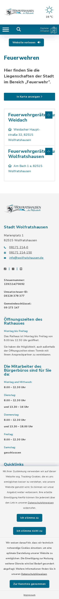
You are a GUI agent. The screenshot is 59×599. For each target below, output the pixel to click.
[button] (29, 115)
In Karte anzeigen (28, 96)
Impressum (30, 595)
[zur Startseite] (19, 12)
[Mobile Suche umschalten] (18, 30)
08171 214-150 (20, 252)
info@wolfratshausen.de (26, 258)
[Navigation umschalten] (5, 29)
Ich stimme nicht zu (29, 531)
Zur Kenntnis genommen (29, 584)
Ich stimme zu (29, 518)
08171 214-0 (18, 247)
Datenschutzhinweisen (41, 502)
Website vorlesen (24, 42)
